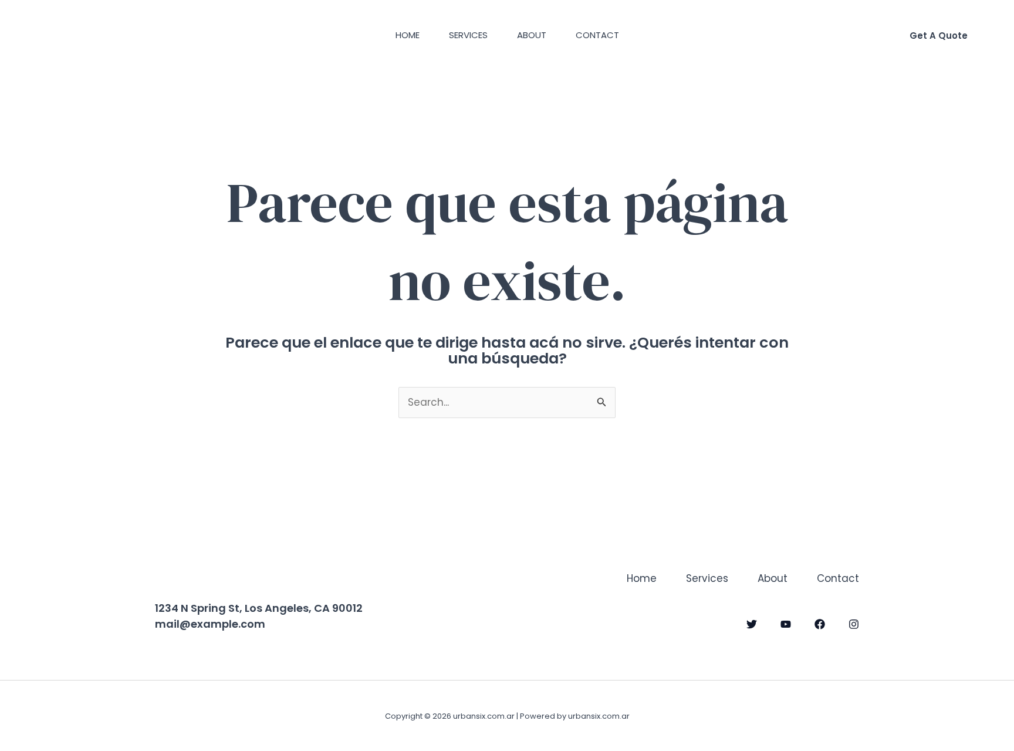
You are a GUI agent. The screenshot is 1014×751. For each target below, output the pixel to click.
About (531, 35)
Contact (597, 35)
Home (408, 35)
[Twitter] (751, 624)
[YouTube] (785, 624)
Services (468, 35)
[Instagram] (854, 624)
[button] (938, 35)
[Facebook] (819, 624)
